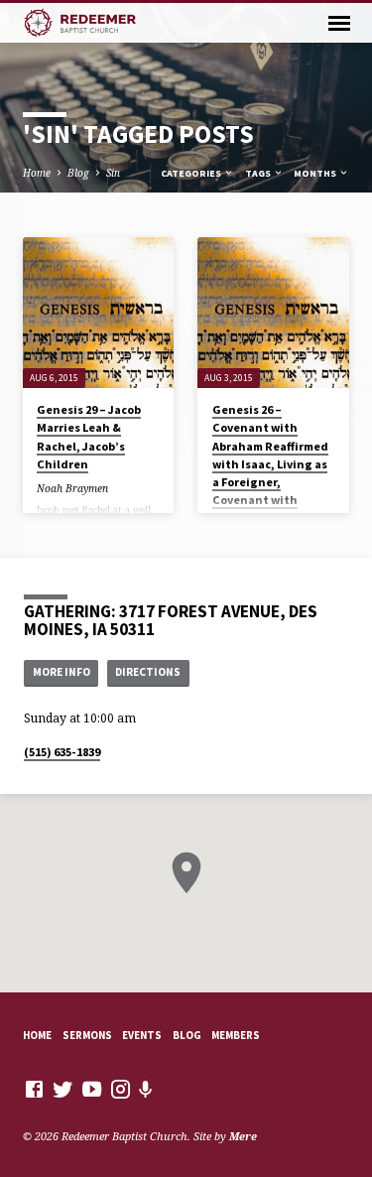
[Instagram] (120, 1089)
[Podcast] (146, 1089)
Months (316, 173)
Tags (259, 173)
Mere (243, 1135)
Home (37, 173)
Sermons (87, 1035)
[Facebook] (34, 1089)
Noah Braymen (72, 488)
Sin (113, 173)
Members (235, 1035)
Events (142, 1035)
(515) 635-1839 (62, 751)
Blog (78, 173)
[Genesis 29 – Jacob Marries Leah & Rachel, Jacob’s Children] (99, 313)
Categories (192, 173)
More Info (61, 672)
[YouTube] (91, 1089)
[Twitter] (63, 1089)
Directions (148, 672)
